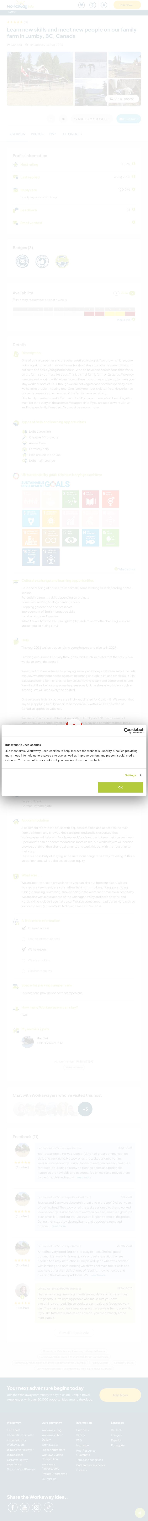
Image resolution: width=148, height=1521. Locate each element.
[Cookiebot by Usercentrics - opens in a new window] (127, 731)
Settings (130, 775)
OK (120, 787)
